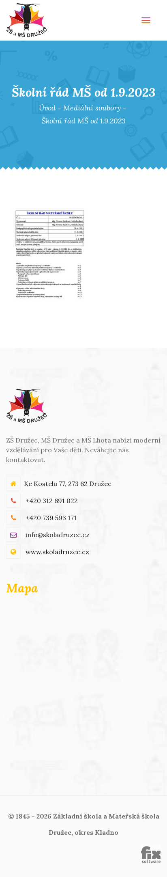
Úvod (47, 107)
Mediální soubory (92, 107)
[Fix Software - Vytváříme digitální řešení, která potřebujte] (151, 854)
